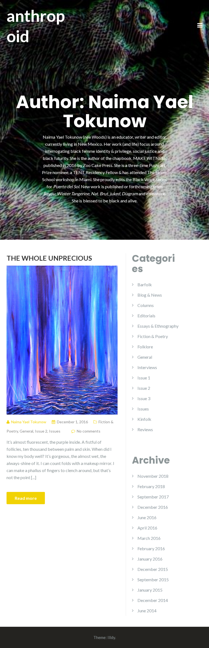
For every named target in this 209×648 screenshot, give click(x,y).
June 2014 (146, 610)
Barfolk (144, 284)
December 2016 (152, 507)
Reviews (145, 429)
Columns (145, 305)
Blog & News (149, 294)
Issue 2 (41, 431)
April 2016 (147, 527)
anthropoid (36, 26)
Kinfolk (144, 419)
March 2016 (149, 538)
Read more (26, 498)
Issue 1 (143, 377)
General (26, 431)
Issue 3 (143, 398)
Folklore (145, 346)
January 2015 (149, 589)
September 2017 (153, 496)
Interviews (147, 367)
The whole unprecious (49, 258)
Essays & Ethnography (158, 325)
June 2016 (146, 517)
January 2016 (149, 558)
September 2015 (153, 579)
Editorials (146, 315)
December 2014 (152, 600)
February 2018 (151, 486)
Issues (54, 431)
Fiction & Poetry (152, 336)
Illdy (111, 637)
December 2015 (152, 569)
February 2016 (151, 548)
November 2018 (152, 476)
